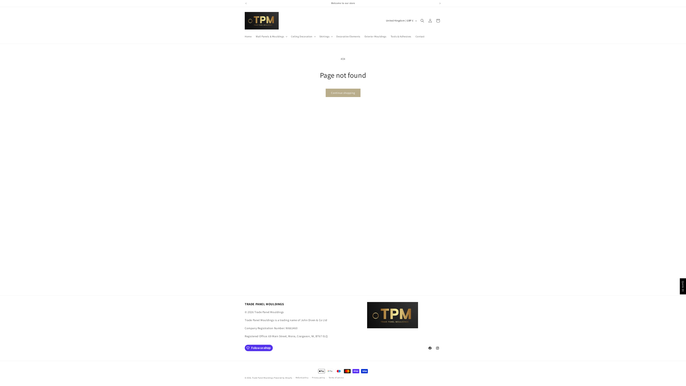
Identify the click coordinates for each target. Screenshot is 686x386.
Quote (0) (683, 286)
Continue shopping (343, 93)
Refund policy (302, 377)
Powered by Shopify (283, 378)
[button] (271, 36)
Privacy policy (318, 377)
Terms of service (336, 377)
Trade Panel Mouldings (263, 378)
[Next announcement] (440, 3)
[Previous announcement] (246, 3)
